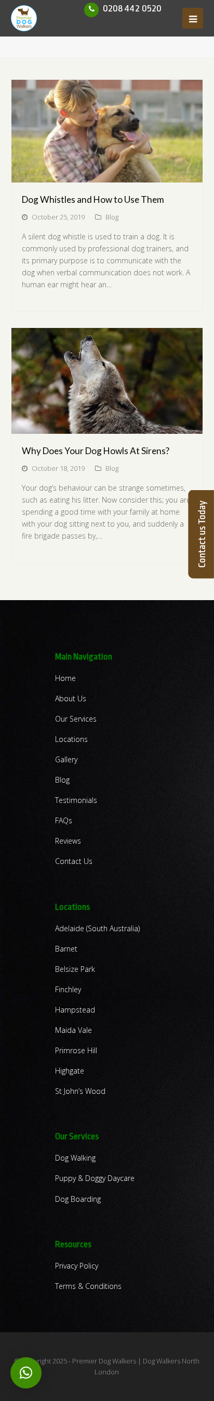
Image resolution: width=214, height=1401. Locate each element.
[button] (26, 1372)
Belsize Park (75, 969)
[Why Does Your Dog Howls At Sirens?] (107, 381)
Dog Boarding (78, 1199)
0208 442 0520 (132, 8)
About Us (70, 698)
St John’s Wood (80, 1091)
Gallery (66, 759)
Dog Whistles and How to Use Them (93, 199)
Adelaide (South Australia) (97, 928)
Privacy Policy (76, 1266)
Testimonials (76, 800)
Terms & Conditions (88, 1286)
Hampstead (75, 1010)
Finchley (68, 989)
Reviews (68, 841)
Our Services (76, 719)
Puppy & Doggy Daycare (95, 1178)
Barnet (66, 949)
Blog (111, 217)
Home (65, 678)
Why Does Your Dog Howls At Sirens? (95, 450)
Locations (71, 739)
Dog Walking (75, 1158)
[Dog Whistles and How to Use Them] (107, 131)
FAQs (63, 820)
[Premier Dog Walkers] (24, 17)
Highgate (69, 1071)
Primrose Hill (76, 1050)
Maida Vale (73, 1030)
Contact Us (73, 861)
